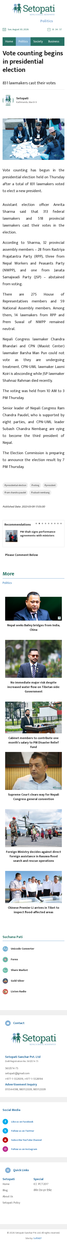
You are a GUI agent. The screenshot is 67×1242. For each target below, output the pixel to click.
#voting (35, 485)
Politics (23, 41)
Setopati (22, 98)
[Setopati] (33, 1039)
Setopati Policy (11, 1203)
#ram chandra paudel (15, 493)
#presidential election (15, 485)
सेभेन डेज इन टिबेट (43, 1190)
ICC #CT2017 (41, 1184)
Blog (5, 1190)
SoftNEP (37, 1238)
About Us (8, 1196)
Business (53, 41)
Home (6, 1184)
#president (50, 485)
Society (38, 41)
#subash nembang (40, 493)
